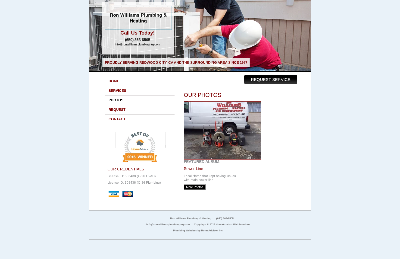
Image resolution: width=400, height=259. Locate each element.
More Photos (194, 187)
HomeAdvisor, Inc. (212, 230)
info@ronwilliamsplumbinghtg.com (137, 44)
